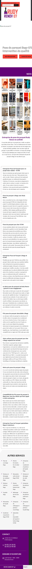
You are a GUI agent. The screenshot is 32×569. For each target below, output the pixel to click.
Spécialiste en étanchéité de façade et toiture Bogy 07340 (16, 518)
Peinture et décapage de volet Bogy (26, 477)
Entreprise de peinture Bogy (26, 485)
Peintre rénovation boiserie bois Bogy (16, 486)
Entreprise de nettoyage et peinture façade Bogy (26, 505)
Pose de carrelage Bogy (5, 463)
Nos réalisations (10, 56)
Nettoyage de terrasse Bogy (16, 494)
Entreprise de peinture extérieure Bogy (26, 495)
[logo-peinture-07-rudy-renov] (11, 12)
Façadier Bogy (5, 493)
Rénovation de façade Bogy (6, 503)
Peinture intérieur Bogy (5, 485)
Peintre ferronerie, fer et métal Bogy (16, 464)
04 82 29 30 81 (7, 1)
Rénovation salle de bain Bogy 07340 (16, 476)
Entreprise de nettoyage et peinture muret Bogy (16, 505)
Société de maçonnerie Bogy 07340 (6, 515)
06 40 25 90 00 (18, 1)
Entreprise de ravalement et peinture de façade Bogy (26, 466)
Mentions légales (23, 567)
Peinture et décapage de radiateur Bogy (6, 477)
